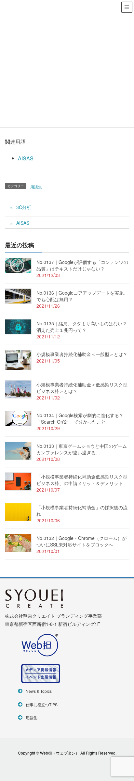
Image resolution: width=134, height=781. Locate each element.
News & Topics (39, 691)
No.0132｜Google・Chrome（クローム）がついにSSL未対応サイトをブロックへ (81, 541)
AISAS (26, 158)
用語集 (36, 186)
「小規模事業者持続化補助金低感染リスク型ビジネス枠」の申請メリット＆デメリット (81, 479)
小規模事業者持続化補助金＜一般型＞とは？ (81, 354)
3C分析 (23, 207)
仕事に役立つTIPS (42, 704)
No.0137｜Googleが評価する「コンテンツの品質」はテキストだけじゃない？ (82, 265)
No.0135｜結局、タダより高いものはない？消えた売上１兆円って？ (81, 326)
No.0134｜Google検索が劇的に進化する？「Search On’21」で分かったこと (80, 418)
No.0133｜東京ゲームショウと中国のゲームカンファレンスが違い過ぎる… (81, 449)
